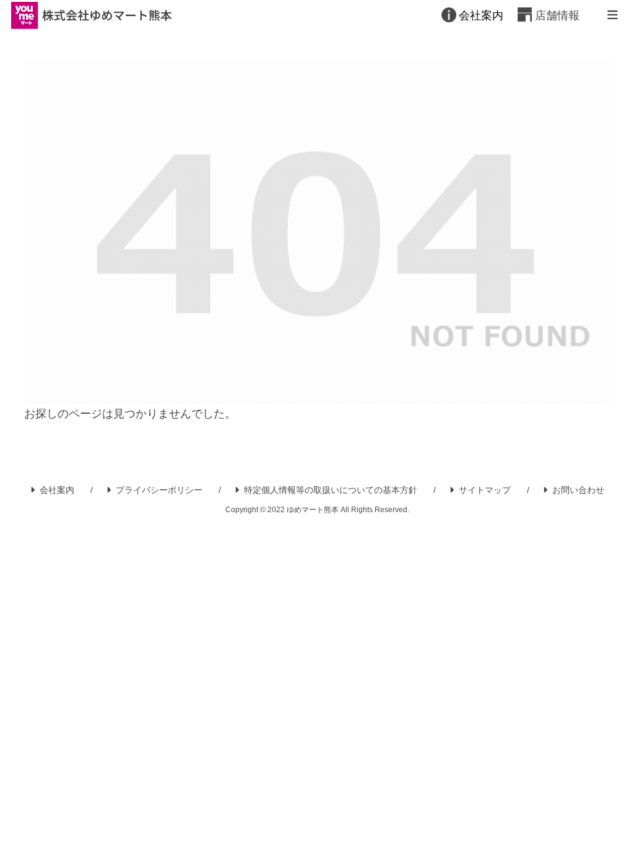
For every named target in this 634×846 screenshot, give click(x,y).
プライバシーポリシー (159, 490)
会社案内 (481, 15)
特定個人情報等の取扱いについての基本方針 (330, 490)
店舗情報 (557, 15)
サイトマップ (485, 490)
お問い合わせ (578, 490)
